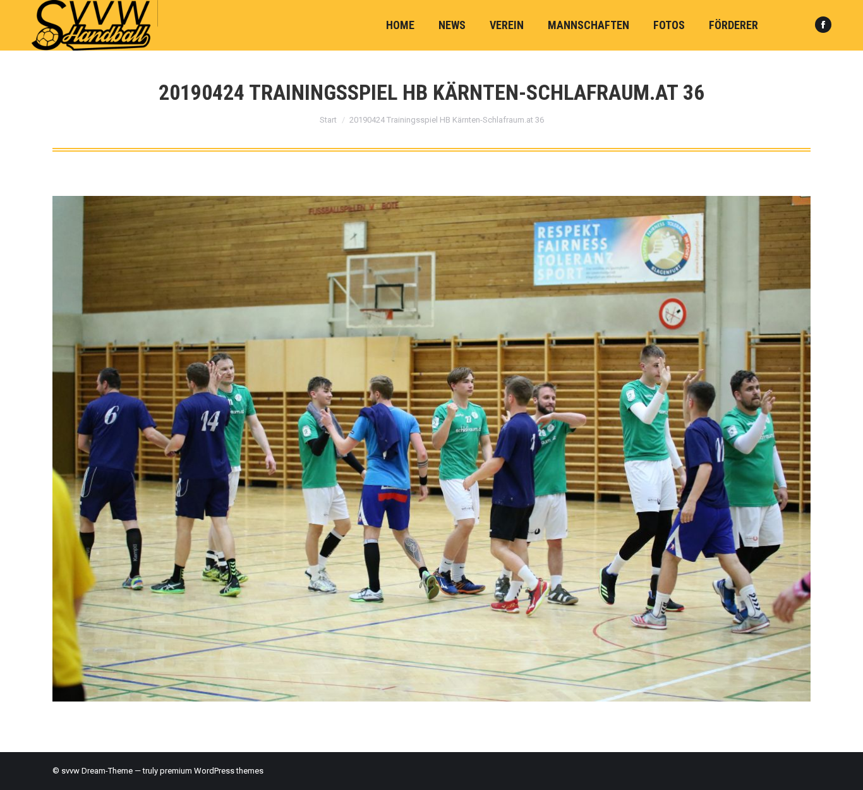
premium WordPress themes (211, 770)
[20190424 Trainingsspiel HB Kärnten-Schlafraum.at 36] (431, 449)
